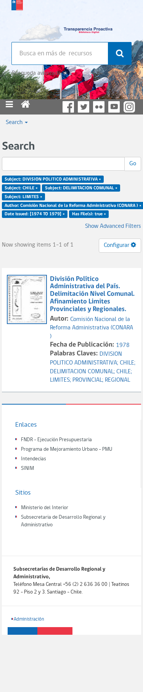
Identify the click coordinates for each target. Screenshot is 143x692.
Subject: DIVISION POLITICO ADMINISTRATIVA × (53, 179)
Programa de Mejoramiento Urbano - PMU (66, 449)
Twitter (83, 107)
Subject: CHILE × (21, 188)
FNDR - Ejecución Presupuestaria (56, 440)
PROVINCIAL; (88, 380)
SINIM (27, 468)
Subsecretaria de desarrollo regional (17, 19)
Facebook (68, 107)
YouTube (114, 107)
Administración (29, 619)
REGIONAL (117, 380)
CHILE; (127, 363)
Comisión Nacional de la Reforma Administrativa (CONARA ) (91, 328)
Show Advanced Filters (113, 226)
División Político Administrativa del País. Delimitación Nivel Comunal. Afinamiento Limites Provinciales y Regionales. (92, 294)
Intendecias (33, 459)
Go (132, 164)
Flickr (98, 107)
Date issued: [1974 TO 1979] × (35, 214)
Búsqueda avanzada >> (39, 73)
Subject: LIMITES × (23, 196)
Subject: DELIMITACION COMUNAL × (81, 188)
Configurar (117, 245)
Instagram (129, 107)
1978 (123, 345)
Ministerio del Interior (44, 508)
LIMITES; (61, 380)
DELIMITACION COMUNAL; (83, 372)
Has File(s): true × (89, 214)
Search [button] (15, 122)
